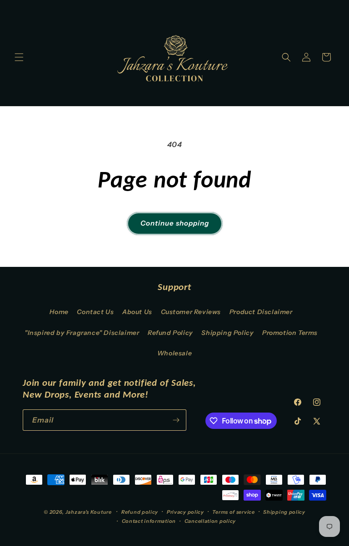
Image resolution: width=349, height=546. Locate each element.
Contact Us (95, 312)
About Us (137, 312)
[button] (19, 57)
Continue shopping (174, 223)
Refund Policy (170, 333)
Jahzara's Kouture (88, 512)
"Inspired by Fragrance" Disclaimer (82, 333)
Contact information (149, 521)
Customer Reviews (191, 312)
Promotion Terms (290, 333)
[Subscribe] (176, 420)
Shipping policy (284, 512)
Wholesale (174, 353)
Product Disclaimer (261, 312)
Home (59, 312)
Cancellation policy (210, 521)
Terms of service (233, 512)
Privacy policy (185, 512)
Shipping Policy (227, 333)
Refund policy (139, 512)
